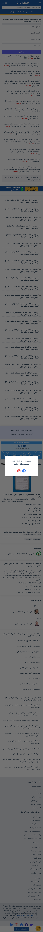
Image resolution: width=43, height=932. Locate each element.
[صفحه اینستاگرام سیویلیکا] (19, 471)
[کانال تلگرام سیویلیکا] (24, 471)
